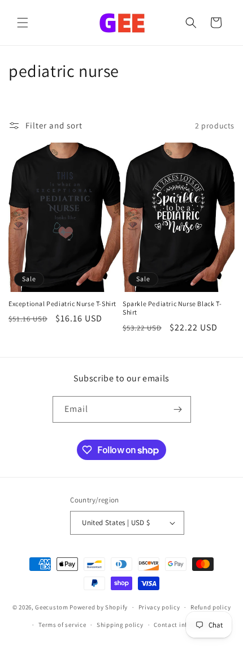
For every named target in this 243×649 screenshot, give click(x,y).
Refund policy (210, 607)
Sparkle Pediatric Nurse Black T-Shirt (172, 308)
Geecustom (51, 607)
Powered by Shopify (99, 607)
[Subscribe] (178, 409)
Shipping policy (120, 625)
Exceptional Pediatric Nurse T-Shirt (62, 303)
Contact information (184, 625)
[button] (22, 22)
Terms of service (62, 625)
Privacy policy (159, 607)
